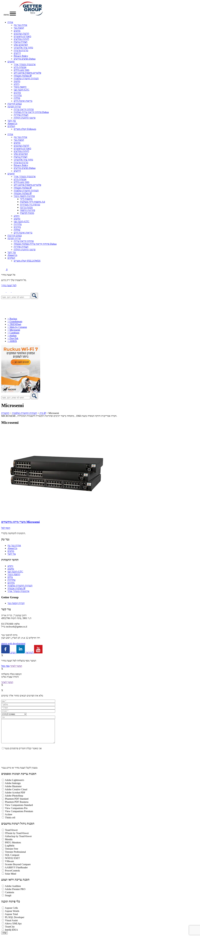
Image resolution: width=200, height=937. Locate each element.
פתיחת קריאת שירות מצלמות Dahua (31, 112)
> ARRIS (12, 341)
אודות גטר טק (20, 25)
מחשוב (17, 81)
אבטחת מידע (20, 67)
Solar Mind (10, 873)
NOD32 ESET (12, 858)
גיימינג (16, 84)
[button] (14, 291)
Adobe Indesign (13, 783)
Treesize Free (11, 848)
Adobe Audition (13, 886)
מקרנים (17, 92)
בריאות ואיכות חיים (23, 101)
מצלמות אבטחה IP (23, 75)
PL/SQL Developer (14, 917)
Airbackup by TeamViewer (18, 836)
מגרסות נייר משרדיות (30, 204)
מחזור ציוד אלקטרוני (23, 47)
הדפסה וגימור (20, 87)
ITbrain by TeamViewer (17, 833)
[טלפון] (3, 291)
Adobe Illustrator (13, 786)
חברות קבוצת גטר (16, 603)
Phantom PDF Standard (16, 798)
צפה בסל (5, 666)
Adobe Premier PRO (15, 889)
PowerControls (12, 870)
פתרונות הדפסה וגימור (24, 196)
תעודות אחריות (21, 115)
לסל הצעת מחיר (8, 285)
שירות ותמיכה (14, 106)
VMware (9, 861)
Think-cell (10, 817)
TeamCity (10, 926)
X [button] (2, 655)
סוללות (17, 98)
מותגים (17, 30)
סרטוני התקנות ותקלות (24, 117)
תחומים (11, 61)
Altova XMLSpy (13, 923)
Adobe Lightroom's (14, 780)
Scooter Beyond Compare (18, 864)
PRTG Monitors (13, 842)
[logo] (31, 14)
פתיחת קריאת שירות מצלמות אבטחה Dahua (35, 244)
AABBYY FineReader (16, 867)
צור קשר (12, 120)
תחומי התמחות (10, 559)
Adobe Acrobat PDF (15, 792)
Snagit (8, 895)
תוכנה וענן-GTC (21, 89)
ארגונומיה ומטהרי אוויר (25, 64)
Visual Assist (11, 920)
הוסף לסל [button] (5, 528)
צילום (10, 577)
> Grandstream (15, 321)
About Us (12, 123)
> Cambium (13, 332)
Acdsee (8, 814)
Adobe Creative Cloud (16, 789)
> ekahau (12, 335)
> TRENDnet (14, 324)
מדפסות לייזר (26, 199)
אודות (10, 22)
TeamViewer (11, 830)
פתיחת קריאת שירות (24, 109)
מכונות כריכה (26, 207)
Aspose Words (12, 911)
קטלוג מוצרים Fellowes (25, 129)
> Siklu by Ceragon (17, 327)
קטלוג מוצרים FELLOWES (27, 260)
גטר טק (5, 539)
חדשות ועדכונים (21, 33)
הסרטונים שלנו (21, 44)
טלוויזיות (18, 95)
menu (7, 14)
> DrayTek (13, 338)
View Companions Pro (16, 808)
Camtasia (9, 892)
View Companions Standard (19, 805)
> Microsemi (14, 330)
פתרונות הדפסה (27, 210)
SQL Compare (12, 855)
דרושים (17, 53)
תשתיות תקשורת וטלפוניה (26, 78)
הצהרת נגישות (20, 42)
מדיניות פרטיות (21, 50)
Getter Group (10, 597)
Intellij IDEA (11, 929)
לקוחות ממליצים (21, 39)
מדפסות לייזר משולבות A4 (32, 201)
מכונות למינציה (27, 213)
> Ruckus (12, 318)
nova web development (13, 643)
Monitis (8, 839)
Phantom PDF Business (16, 802)
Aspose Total (11, 914)
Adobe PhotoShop (14, 795)
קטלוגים (11, 126)
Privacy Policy (21, 56)
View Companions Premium (19, 811)
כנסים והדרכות (15, 103)
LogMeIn (9, 845)
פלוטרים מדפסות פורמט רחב (27, 72)
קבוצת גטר (19, 28)
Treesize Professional (15, 852)
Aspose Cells (11, 908)
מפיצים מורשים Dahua (24, 58)
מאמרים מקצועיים (22, 36)
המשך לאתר (16, 666)
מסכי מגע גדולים (21, 70)
